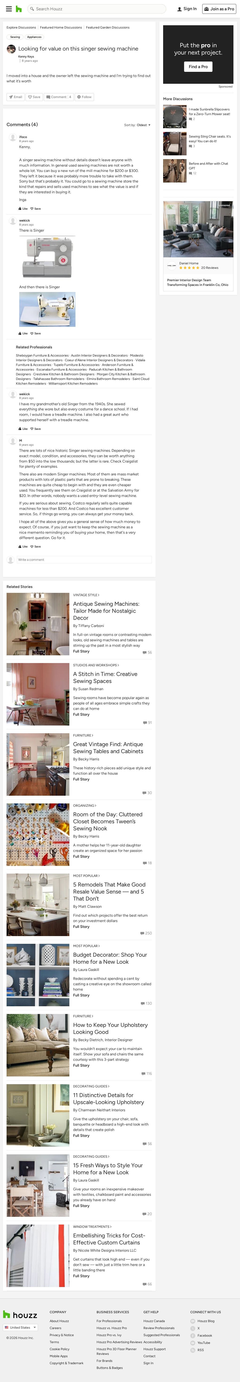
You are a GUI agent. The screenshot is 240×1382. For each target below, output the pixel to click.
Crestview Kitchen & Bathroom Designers (63, 374)
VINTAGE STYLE (85, 595)
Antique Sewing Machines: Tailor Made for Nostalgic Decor (106, 610)
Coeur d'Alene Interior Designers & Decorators (99, 360)
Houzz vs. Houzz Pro (112, 1328)
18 (150, 863)
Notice (69, 1335)
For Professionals (109, 1321)
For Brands (104, 1361)
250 (148, 933)
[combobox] (96, 9)
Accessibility (152, 1342)
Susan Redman (90, 689)
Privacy (55, 1335)
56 (150, 652)
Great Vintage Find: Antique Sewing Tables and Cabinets (108, 748)
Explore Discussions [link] (21, 27)
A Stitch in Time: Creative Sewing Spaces (105, 677)
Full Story (81, 714)
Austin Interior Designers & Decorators (99, 355)
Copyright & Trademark (66, 1363)
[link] (204, 268)
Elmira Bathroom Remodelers (108, 379)
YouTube (204, 1343)
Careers (55, 1328)
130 (149, 1003)
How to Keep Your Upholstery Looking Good (110, 1028)
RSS (201, 1350)
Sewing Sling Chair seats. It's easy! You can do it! (210, 139)
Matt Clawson (90, 906)
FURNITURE (82, 735)
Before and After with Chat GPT (208, 166)
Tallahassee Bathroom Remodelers (58, 379)
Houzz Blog (206, 1321)
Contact (149, 1356)
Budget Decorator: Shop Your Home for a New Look (110, 958)
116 (149, 1073)
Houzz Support (154, 1349)
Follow (86, 97)
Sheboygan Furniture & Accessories (42, 355)
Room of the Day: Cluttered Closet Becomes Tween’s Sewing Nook (107, 821)
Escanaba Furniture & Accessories (62, 370)
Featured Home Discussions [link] (61, 27)
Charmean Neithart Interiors (101, 1110)
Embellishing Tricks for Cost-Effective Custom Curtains (109, 1239)
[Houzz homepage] (19, 9)
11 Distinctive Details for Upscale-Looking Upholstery (108, 1098)
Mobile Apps (59, 1356)
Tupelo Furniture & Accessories (77, 365)
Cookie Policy (59, 1349)
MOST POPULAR (85, 876)
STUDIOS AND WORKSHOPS (95, 665)
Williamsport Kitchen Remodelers (73, 384)
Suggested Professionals (161, 1335)
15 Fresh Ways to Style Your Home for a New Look (108, 1169)
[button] (9, 9)
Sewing (15, 37)
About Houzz (59, 1321)
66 (150, 1284)
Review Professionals (159, 1328)
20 (149, 1214)
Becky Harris (88, 759)
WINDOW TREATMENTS (91, 1227)
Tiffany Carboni (91, 626)
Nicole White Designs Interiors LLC (107, 1250)
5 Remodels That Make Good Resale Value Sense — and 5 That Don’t (109, 891)
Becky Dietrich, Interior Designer (105, 1040)
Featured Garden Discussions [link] (108, 27)
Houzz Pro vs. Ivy (109, 1335)
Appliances (34, 37)
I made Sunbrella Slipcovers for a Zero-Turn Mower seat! (209, 111)
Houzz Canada (154, 1321)
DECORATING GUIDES (90, 1086)
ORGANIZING (83, 806)
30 (149, 793)
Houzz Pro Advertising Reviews (119, 1342)
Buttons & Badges (110, 1368)
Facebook (205, 1336)
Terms (54, 1342)
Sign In (148, 1363)
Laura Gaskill (88, 969)
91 (150, 722)
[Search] (32, 9)
